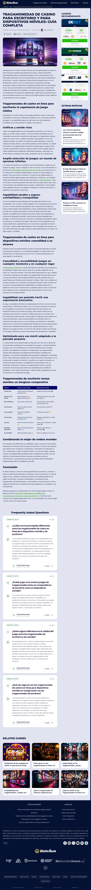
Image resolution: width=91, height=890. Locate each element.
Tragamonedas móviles (11, 268)
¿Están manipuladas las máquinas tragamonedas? (34, 809)
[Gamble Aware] (70, 860)
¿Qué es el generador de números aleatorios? (34, 822)
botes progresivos (45, 180)
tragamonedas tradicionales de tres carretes (26, 170)
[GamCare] (31, 860)
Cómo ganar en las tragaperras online (34, 819)
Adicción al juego (57, 887)
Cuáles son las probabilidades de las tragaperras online (34, 816)
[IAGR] (9, 860)
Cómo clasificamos (68, 819)
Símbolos (34, 813)
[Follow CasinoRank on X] (73, 843)
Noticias (85, 3)
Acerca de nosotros (68, 809)
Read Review (75, 43)
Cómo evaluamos (68, 816)
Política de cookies (38, 887)
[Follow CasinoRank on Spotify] (82, 843)
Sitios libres (75, 3)
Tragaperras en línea (40, 3)
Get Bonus (74, 40)
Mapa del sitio (75, 887)
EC (5, 843)
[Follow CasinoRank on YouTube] (78, 843)
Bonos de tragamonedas (59, 3)
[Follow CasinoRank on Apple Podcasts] (86, 843)
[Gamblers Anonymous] (18, 860)
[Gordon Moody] (46, 860)
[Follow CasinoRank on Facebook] (65, 843)
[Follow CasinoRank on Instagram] (69, 843)
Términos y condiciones (18, 887)
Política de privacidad (68, 813)
